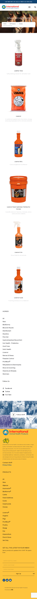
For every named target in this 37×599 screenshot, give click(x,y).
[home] (10, 7)
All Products (12, 23)
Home (4, 23)
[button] (29, 7)
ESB (12, 589)
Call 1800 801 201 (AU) (11, 1)
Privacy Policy (7, 465)
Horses (21, 23)
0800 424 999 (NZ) (26, 1)
